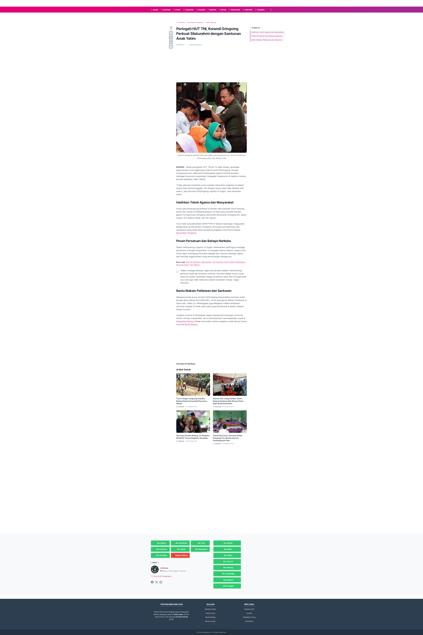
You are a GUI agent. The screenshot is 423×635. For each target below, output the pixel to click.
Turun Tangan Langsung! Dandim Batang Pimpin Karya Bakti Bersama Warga (191, 401)
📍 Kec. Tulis (200, 543)
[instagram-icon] (161, 582)
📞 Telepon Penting (180, 555)
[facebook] (171, 33)
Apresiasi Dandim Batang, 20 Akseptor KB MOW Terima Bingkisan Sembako (193, 436)
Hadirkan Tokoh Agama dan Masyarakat (267, 32)
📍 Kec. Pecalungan (227, 574)
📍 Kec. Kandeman (180, 543)
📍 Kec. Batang (160, 543)
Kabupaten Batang (185, 321)
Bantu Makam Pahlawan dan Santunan (266, 40)
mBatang (164, 568)
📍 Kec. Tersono (227, 561)
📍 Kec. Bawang (227, 567)
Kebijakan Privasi (249, 617)
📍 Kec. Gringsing (160, 555)
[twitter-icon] (156, 582)
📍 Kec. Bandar (227, 543)
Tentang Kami (249, 609)
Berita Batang (191, 324)
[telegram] (171, 47)
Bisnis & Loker (210, 621)
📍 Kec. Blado (227, 549)
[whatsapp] (171, 42)
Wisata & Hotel (210, 609)
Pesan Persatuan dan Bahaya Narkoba (266, 36)
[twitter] (171, 38)
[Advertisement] (211, 64)
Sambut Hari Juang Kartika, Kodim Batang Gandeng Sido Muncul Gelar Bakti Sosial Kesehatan (228, 401)
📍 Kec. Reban (227, 555)
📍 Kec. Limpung (160, 549)
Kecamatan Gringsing (186, 233)
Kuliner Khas (210, 613)
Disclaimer (249, 621)
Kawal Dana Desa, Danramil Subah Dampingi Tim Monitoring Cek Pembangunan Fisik (227, 438)
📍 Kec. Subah (180, 549)
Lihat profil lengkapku (162, 576)
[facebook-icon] (152, 582)
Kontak (249, 613)
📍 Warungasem (227, 580)
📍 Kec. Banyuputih (200, 549)
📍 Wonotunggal (227, 586)
